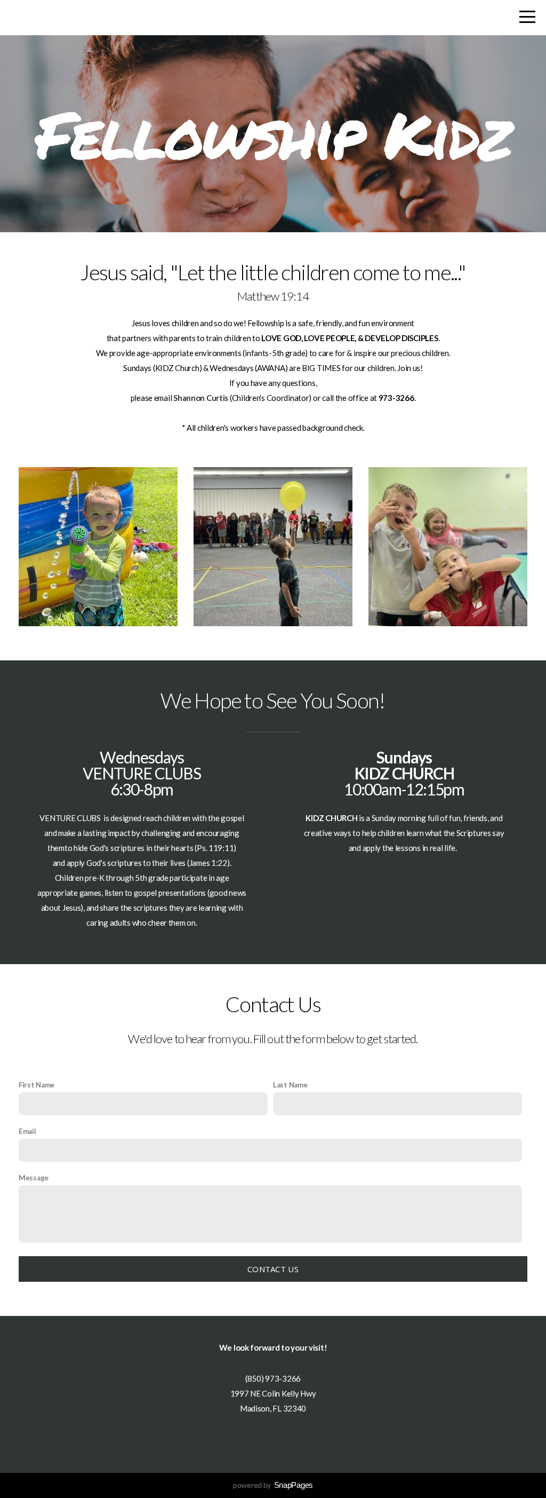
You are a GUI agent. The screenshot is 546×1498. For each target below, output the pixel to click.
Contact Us (273, 1269)
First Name (36, 1085)
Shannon (189, 398)
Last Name (290, 1085)
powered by (273, 1484)
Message (34, 1177)
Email (27, 1131)
